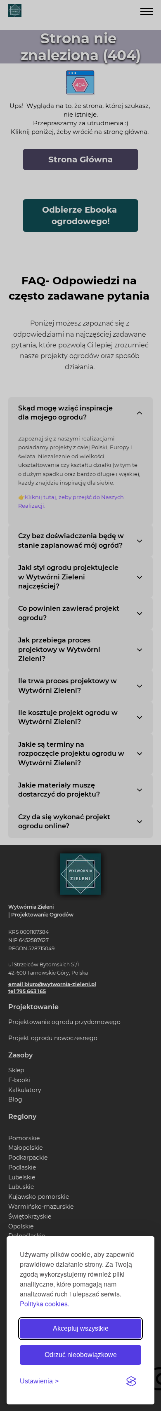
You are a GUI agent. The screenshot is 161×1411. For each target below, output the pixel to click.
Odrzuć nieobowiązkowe (81, 1354)
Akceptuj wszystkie (81, 1328)
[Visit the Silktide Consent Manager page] (131, 1381)
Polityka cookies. (44, 1303)
